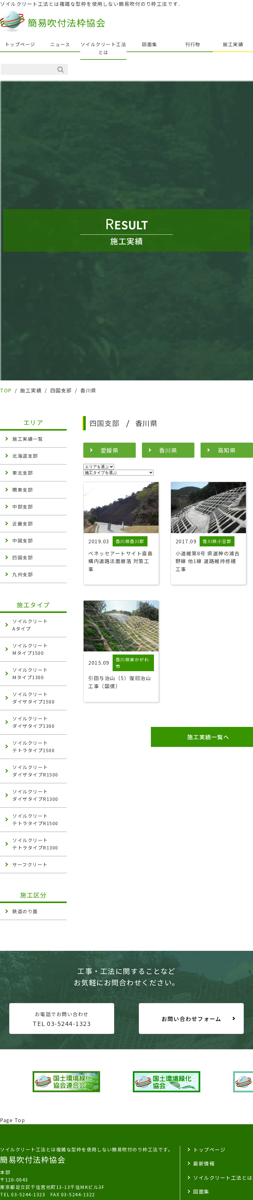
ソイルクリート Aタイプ (30, 625)
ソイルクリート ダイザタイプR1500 (35, 771)
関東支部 (22, 489)
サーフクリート (30, 864)
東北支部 (22, 472)
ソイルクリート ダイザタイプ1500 (33, 698)
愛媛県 (110, 450)
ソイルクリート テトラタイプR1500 (35, 819)
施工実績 (233, 44)
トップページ (20, 44)
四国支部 (22, 557)
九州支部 (22, 574)
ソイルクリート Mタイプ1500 (30, 649)
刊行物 (193, 44)
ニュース (60, 44)
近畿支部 (22, 523)
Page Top (12, 1120)
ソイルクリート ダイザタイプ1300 (33, 722)
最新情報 (204, 1163)
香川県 (168, 450)
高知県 (227, 450)
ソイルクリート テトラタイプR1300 (35, 844)
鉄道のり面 (25, 911)
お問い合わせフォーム (191, 1019)
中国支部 (22, 540)
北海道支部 (25, 455)
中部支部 (22, 506)
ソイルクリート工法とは (103, 48)
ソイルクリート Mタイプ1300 (30, 673)
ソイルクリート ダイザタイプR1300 (35, 795)
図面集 (149, 44)
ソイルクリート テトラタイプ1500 (33, 746)
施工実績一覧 (27, 439)
